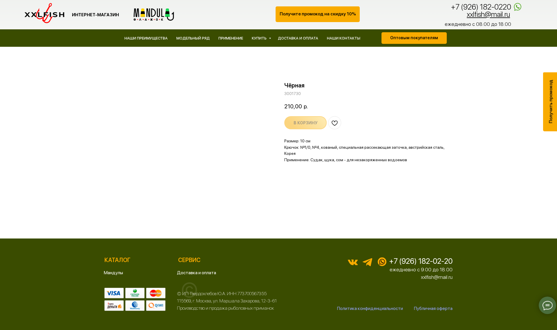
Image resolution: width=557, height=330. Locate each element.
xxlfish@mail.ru (437, 277)
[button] (318, 14)
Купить (259, 38)
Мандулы (113, 272)
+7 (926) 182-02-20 (421, 261)
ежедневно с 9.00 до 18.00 (421, 269)
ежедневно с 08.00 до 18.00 (478, 24)
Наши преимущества (146, 38)
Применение (230, 38)
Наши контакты (343, 38)
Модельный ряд (193, 38)
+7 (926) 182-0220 (481, 6)
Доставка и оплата (298, 38)
